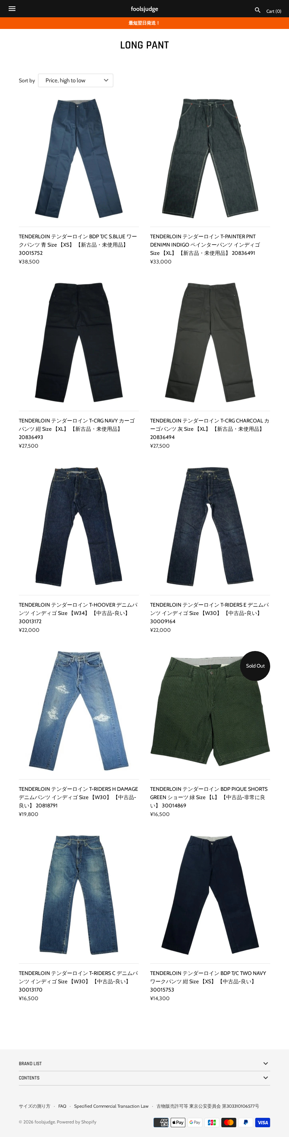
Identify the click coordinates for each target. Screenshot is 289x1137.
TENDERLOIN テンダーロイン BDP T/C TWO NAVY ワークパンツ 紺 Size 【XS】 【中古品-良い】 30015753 (208, 981)
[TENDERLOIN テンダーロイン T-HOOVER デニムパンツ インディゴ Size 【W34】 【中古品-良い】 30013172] (79, 527)
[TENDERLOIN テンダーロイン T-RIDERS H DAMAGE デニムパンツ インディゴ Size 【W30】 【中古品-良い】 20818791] (79, 711)
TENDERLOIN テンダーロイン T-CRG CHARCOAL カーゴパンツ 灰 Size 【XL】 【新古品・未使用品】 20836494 (209, 429)
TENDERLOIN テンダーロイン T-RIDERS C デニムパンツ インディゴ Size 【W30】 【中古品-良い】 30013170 (78, 981)
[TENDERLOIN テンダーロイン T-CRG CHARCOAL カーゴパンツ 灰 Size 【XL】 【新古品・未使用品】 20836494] (210, 343)
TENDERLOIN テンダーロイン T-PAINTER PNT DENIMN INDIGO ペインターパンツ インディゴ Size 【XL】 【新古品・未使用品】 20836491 (205, 245)
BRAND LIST (30, 1064)
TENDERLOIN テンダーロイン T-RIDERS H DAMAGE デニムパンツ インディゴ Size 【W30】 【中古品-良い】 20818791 (78, 797)
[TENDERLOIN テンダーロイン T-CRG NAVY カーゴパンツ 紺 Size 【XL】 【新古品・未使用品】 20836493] (79, 343)
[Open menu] (12, 9)
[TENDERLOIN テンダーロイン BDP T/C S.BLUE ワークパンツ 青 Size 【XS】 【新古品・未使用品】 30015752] (79, 158)
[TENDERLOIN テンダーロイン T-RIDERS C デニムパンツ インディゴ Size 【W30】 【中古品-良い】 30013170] (79, 895)
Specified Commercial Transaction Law (111, 1106)
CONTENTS (29, 1078)
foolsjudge (45, 1122)
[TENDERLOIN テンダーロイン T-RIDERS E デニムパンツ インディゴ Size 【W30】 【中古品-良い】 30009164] (210, 527)
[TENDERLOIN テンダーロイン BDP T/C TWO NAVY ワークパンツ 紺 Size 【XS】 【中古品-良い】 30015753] (210, 895)
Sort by (27, 80)
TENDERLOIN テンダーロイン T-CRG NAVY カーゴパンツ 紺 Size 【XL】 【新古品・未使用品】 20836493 (77, 429)
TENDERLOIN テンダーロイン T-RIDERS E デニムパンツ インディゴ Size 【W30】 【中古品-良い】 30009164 (209, 613)
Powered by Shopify (76, 1122)
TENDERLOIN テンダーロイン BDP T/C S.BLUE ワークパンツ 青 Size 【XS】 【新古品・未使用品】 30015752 (78, 245)
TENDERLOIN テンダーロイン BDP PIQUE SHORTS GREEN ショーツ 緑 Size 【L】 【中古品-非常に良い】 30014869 (209, 797)
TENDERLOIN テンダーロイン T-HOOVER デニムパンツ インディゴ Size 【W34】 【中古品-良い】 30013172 (78, 613)
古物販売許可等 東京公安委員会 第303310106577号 (208, 1106)
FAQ (62, 1106)
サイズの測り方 (34, 1106)
